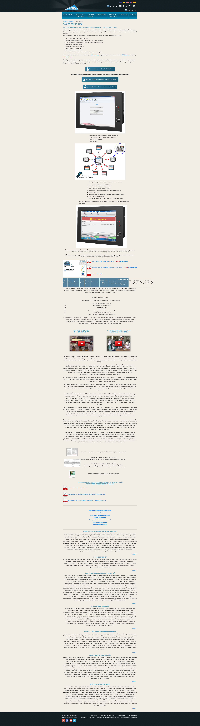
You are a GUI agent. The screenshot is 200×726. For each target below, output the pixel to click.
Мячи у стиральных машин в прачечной (100, 519)
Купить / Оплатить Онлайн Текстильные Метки (101, 87)
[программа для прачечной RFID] (81, 343)
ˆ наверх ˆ (134, 554)
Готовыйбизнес (91, 15)
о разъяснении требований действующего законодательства (87, 500)
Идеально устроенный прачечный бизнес (100, 510)
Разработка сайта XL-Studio (69, 717)
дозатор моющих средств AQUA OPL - (110, 261)
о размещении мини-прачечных (78, 488)
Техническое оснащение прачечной (100, 515)
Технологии (123, 14)
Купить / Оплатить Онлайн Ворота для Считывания (101, 79)
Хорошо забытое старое (100, 524)
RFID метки (125, 55)
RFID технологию (96, 55)
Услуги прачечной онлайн (100, 522)
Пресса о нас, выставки (108, 715)
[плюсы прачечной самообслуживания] (72, 473)
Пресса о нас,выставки (80, 15)
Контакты (133, 14)
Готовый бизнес (122, 715)
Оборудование (101, 14)
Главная (65, 21)
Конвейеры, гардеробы (88, 717)
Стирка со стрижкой (100, 517)
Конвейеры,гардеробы (113, 15)
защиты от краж (68, 57)
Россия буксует (100, 512)
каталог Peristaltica (97, 274)
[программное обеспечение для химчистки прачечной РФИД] (118, 343)
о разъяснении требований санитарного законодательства (86, 494)
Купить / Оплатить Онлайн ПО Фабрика (101, 69)
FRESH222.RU (73, 715)
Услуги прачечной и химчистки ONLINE (117, 717)
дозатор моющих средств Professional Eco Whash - (114, 267)
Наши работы (68, 14)
